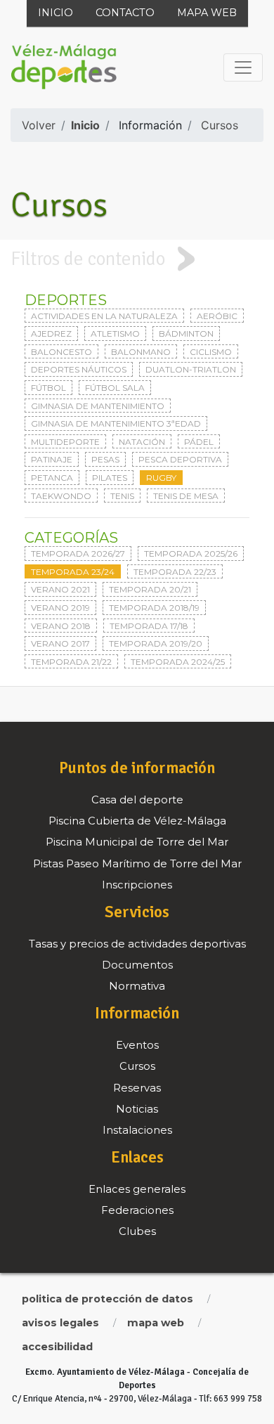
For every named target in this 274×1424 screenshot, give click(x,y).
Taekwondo (61, 496)
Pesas (105, 459)
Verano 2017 (60, 643)
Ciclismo (211, 352)
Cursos (219, 125)
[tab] (137, 259)
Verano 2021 (60, 589)
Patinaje (51, 459)
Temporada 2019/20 (155, 643)
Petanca (52, 477)
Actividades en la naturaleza (104, 316)
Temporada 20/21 (150, 589)
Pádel (199, 441)
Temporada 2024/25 (178, 661)
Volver (39, 125)
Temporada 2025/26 (190, 553)
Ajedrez (51, 333)
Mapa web (207, 12)
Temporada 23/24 (73, 572)
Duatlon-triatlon (190, 369)
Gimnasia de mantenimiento (97, 406)
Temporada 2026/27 (78, 553)
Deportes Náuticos (78, 369)
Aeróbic (217, 316)
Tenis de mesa (185, 496)
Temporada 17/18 (149, 626)
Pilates (109, 477)
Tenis (122, 496)
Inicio (55, 12)
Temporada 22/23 (174, 572)
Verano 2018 (61, 626)
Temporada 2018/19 (154, 607)
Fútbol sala (115, 387)
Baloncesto (61, 352)
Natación (142, 441)
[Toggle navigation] (243, 67)
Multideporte (65, 441)
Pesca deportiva (180, 459)
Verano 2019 (60, 607)
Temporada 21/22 (71, 661)
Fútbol (48, 387)
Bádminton (186, 333)
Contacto (125, 12)
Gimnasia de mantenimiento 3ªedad (116, 423)
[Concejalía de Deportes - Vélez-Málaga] (64, 67)
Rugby (161, 477)
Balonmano (141, 352)
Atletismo (115, 333)
